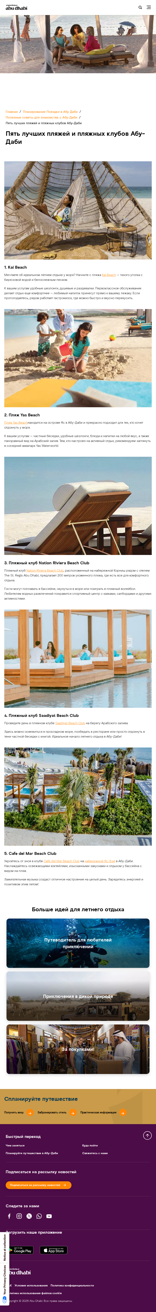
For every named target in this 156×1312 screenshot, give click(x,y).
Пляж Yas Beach (16, 422)
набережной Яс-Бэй (100, 861)
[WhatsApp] (39, 1216)
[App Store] (53, 1250)
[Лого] (18, 7)
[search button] (140, 7)
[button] (19, 1112)
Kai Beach (109, 275)
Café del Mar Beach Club (62, 861)
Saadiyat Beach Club (70, 723)
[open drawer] (150, 7)
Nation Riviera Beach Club (45, 570)
